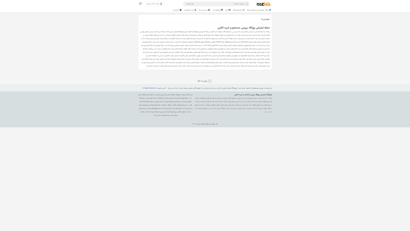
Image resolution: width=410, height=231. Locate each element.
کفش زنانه (146, 52)
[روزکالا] (263, 4)
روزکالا (268, 32)
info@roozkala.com (150, 88)
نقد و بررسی (236, 32)
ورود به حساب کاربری (153, 4)
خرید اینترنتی (197, 66)
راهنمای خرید (244, 32)
